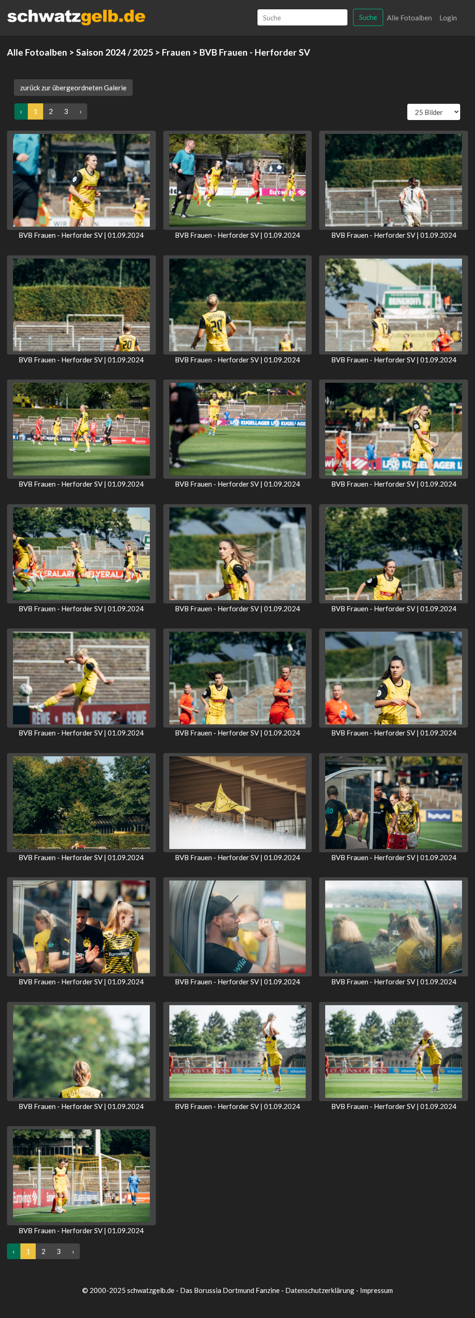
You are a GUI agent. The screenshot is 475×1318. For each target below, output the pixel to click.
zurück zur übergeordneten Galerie (73, 87)
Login (448, 17)
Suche (368, 17)
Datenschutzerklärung (319, 1290)
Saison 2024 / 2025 (114, 52)
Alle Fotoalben (409, 17)
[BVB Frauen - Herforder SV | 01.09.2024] (81, 180)
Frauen (176, 52)
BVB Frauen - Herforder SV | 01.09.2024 (81, 235)
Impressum (376, 1290)
